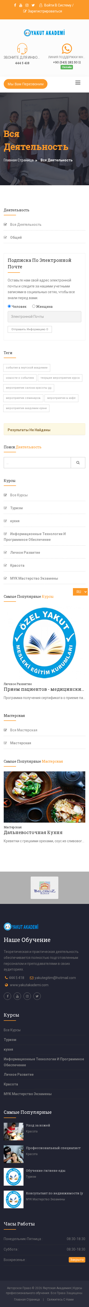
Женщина (44, 307)
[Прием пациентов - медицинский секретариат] (44, 643)
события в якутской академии (26, 367)
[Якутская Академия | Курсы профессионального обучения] (44, 33)
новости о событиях (20, 377)
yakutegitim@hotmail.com (55, 978)
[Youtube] (20, 5)
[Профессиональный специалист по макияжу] (13, 1154)
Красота (16, 565)
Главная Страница (19, 160)
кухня (14, 521)
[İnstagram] (26, 5)
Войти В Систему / (59, 5)
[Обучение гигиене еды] (13, 1177)
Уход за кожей (38, 1125)
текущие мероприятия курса (60, 377)
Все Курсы (19, 495)
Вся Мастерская (23, 730)
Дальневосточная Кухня (33, 832)
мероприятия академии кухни (26, 408)
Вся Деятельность (56, 160)
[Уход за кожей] (13, 1131)
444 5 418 (16, 978)
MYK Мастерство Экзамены (33, 578)
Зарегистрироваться (45, 11)
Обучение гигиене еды (45, 1170)
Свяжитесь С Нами (60, 1299)
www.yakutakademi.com (29, 985)
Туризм (16, 508)
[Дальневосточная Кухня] (44, 797)
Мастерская (20, 743)
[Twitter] (33, 5)
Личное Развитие (24, 553)
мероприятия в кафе (61, 398)
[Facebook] (15, 5)
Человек (18, 307)
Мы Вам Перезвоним (26, 84)
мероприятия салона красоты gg (28, 387)
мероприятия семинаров (23, 398)
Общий (15, 237)
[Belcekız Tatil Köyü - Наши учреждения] (45, 887)
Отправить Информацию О (29, 329)
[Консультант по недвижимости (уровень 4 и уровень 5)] (13, 1199)
